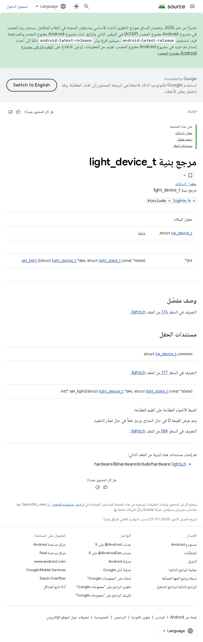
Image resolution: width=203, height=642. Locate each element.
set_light (30, 260)
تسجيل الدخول (16, 6)
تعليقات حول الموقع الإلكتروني (67, 617)
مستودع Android (184, 544)
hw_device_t (175, 233)
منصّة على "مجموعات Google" (109, 578)
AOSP (192, 112)
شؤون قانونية (140, 617)
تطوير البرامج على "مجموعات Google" (103, 586)
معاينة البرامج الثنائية (183, 569)
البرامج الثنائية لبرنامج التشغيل (176, 586)
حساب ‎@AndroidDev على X (110, 552)
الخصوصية (101, 617)
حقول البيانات (186, 183)
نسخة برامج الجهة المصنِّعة (179, 578)
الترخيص (120, 617)
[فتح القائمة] (192, 6)
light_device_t (64, 260)
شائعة (141, 233)
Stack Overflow (53, 578)
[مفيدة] (18, 112)
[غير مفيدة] (10, 112)
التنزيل (192, 561)
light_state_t (110, 260)
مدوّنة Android (119, 561)
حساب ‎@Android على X (113, 544)
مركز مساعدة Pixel (53, 552)
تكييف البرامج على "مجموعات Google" (103, 595)
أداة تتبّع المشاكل (55, 586)
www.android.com (50, 561)
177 (164, 372)
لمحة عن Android (183, 617)
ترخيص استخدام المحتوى (68, 504)
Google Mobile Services (46, 569)
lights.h (183, 200)
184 (164, 431)
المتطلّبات (190, 552)
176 (164, 312)
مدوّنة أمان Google (117, 569)
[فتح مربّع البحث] (86, 6)
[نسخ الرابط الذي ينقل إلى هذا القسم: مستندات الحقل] (152, 335)
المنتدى (160, 617)
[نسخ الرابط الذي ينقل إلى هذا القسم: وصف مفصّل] (160, 301)
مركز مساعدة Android (49, 544)
